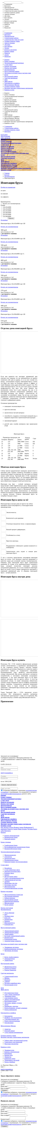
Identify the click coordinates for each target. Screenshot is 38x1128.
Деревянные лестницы (11, 947)
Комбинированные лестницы (13, 949)
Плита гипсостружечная (12, 1021)
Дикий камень (8, 934)
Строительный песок (11, 976)
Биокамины (8, 1053)
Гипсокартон (8, 1016)
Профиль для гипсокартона (13, 1017)
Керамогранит (8, 937)
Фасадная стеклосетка (11, 1044)
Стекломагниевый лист (11, 1019)
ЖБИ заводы (8, 81)
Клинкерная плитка (10, 939)
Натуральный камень (11, 76)
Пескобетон (8, 868)
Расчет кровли (8, 904)
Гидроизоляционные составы (13, 888)
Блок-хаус (7, 918)
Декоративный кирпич (11, 931)
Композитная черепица (11, 901)
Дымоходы (7, 1057)
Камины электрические (11, 1052)
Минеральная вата (10, 855)
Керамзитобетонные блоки (12, 848)
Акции (6, 55)
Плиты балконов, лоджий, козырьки (15, 1008)
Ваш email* (4, 1113)
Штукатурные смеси (10, 876)
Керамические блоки (11, 837)
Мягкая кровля (9, 903)
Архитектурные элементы (12, 941)
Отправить (4, 1090)
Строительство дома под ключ (14, 39)
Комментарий (5, 1119)
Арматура (7, 1029)
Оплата (6, 48)
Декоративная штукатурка (12, 880)
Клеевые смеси (9, 873)
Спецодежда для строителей (13, 1042)
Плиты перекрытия (10, 1009)
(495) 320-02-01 (5, 138)
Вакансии (7, 56)
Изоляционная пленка (11, 860)
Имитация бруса (9, 923)
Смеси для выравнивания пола (14, 878)
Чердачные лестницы (11, 950)
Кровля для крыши (10, 66)
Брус (5, 914)
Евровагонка (8, 919)
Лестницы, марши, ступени (13, 1003)
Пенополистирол (9, 858)
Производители (9, 36)
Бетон (6, 75)
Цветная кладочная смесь (12, 871)
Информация (28, 827)
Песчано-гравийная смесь (12, 983)
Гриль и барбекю (9, 1062)
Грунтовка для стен (10, 885)
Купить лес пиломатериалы (9, 226)
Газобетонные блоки (10, 845)
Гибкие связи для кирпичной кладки (15, 1040)
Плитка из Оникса (10, 968)
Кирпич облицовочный (11, 835)
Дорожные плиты (10, 996)
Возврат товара (9, 51)
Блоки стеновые (9, 61)
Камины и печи (9, 90)
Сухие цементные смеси (12, 870)
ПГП (5, 80)
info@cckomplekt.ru (7, 773)
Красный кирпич (9, 839)
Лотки (6, 1004)
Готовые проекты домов (12, 41)
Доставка (7, 44)
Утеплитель (8, 857)
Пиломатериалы (9, 69)
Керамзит (7, 980)
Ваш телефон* (5, 1088)
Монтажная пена (9, 886)
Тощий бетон (8, 960)
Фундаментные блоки (11, 993)
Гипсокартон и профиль (12, 83)
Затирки (7, 881)
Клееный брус (8, 924)
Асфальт (7, 981)
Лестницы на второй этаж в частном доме (17, 73)
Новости (7, 53)
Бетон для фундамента (11, 957)
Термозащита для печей (11, 1060)
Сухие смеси (8, 64)
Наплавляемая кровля (11, 899)
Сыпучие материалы (10, 78)
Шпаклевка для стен (10, 883)
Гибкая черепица (9, 898)
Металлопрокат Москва (11, 85)
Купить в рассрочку (10, 50)
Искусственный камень (11, 71)
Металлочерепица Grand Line (13, 894)
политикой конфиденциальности (11, 794)
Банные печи (8, 1055)
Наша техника (22, 829)
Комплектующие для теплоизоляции (15, 862)
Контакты (7, 34)
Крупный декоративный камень (14, 936)
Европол (7, 921)
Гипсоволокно (8, 1023)
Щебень (6, 978)
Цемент (6, 875)
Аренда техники (9, 43)
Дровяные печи (9, 1050)
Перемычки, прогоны (11, 1006)
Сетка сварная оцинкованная (13, 1032)
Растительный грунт (10, 985)
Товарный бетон (9, 958)
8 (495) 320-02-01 (6, 764)
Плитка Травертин (10, 970)
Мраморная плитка (10, 966)
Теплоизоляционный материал (14, 63)
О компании (8, 33)
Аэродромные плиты (11, 998)
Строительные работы (11, 38)
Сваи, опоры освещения (12, 994)
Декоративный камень (11, 932)
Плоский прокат (9, 1031)
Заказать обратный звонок (8, 785)
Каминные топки (9, 1058)
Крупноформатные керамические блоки (17, 847)
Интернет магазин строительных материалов (18, 88)
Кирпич (6, 59)
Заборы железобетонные (12, 999)
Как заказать (8, 46)
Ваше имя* (4, 1086)
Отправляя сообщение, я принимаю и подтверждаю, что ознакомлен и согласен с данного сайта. (19, 792)
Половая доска (9, 916)
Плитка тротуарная (10, 68)
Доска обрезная (9, 913)
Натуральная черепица (11, 896)
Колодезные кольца (10, 1001)
